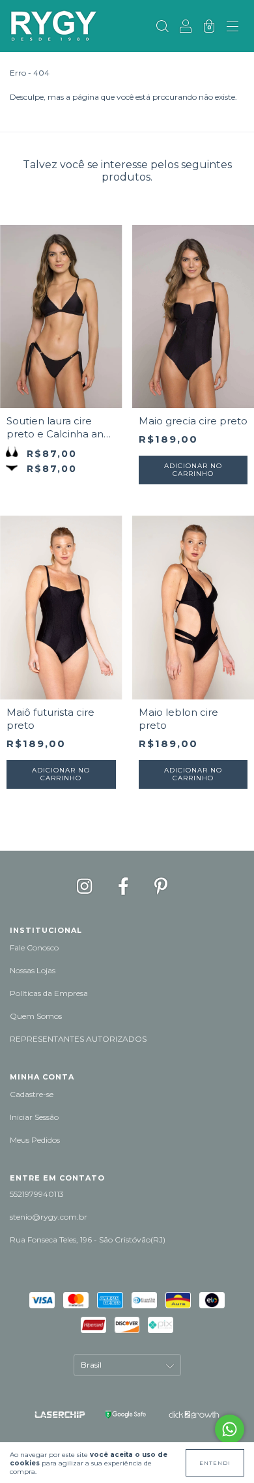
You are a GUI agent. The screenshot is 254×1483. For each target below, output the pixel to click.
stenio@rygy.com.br (48, 1217)
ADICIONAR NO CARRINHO (193, 470)
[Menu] (232, 28)
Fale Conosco (34, 947)
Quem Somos (36, 1016)
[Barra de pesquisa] (162, 28)
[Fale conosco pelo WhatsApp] (229, 1429)
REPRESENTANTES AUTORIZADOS (78, 1039)
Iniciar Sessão (34, 1117)
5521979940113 (37, 1194)
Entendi (215, 1463)
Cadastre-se (31, 1094)
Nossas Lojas (32, 970)
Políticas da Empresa (49, 993)
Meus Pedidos (35, 1140)
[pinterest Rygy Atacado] (161, 886)
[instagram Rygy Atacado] (86, 886)
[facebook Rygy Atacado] (125, 886)
